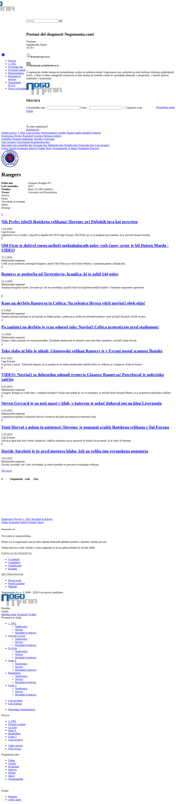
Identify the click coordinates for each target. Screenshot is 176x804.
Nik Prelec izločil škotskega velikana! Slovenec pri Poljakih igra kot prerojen (69, 221)
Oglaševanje (15, 565)
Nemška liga (71, 145)
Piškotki (12, 586)
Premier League (16, 635)
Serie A (12, 660)
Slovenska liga (9, 145)
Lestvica (38, 135)
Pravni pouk (14, 580)
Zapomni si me (134, 107)
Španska (16, 138)
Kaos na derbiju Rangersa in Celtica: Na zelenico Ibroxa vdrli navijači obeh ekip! (73, 303)
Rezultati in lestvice (14, 78)
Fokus (4, 148)
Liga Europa (23, 142)
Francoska (49, 138)
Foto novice (14, 748)
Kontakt (12, 568)
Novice (12, 60)
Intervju (33, 148)
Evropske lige (15, 66)
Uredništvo (14, 562)
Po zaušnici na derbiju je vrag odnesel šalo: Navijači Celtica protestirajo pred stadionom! (80, 327)
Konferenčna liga (40, 142)
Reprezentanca (16, 73)
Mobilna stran (8, 614)
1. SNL (12, 63)
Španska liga (40, 145)
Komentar (22, 148)
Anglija (62, 132)
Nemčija (86, 132)
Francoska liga (86, 145)
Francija (96, 132)
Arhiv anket (14, 799)
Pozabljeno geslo (165, 107)
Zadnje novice (9, 132)
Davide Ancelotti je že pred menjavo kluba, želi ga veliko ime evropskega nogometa (74, 451)
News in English (17, 88)
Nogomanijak (60, 148)
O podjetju (14, 559)
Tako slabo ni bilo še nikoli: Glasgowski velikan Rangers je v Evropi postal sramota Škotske (81, 351)
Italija (78, 132)
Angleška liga (25, 145)
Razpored (28, 135)
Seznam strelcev (52, 135)
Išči (61, 20)
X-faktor (72, 148)
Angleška (6, 138)
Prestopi (12, 796)
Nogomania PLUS (14, 84)
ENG (166, 7)
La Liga (12, 648)
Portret (41, 148)
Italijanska (27, 138)
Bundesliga (14, 672)
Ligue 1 (12, 685)
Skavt (49, 148)
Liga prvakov (33, 132)
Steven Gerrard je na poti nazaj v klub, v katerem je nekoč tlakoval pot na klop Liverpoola (81, 403)
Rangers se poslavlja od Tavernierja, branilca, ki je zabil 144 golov (60, 274)
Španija (71, 132)
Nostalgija (83, 148)
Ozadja (12, 148)
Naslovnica (7, 135)
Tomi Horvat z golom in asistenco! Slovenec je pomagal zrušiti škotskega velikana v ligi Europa (85, 427)
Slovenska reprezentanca (21, 709)
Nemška (38, 138)
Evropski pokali (16, 69)
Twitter (32, 614)
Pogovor (94, 148)
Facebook (22, 614)
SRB (159, 7)
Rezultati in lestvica (25, 632)
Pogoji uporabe (16, 583)
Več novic (6, 470)
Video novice (15, 745)
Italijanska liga (55, 145)
